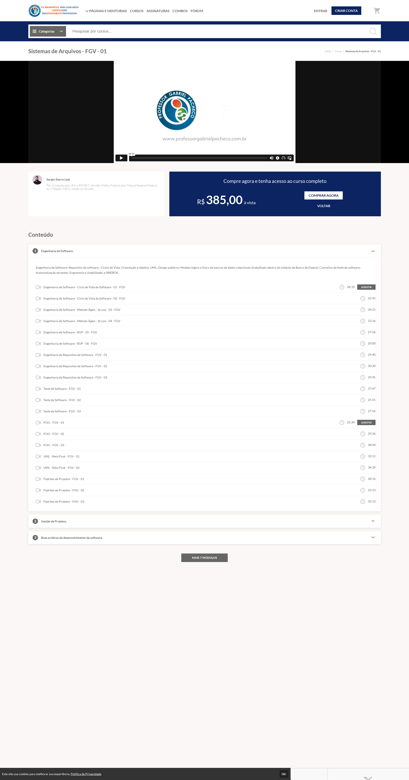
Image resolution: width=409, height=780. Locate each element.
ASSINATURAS (158, 11)
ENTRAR (320, 11)
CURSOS (137, 11)
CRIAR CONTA (346, 11)
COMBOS (180, 11)
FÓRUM (197, 11)
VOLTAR (323, 206)
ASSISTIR (366, 287)
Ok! (284, 774)
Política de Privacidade (86, 774)
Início (328, 51)
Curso (338, 51)
